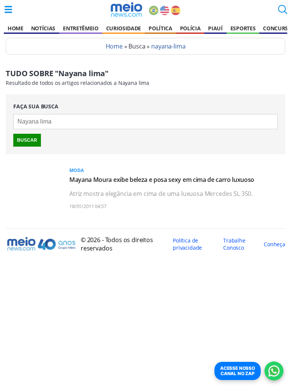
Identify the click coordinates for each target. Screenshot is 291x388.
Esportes (242, 28)
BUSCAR (27, 140)
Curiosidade (123, 28)
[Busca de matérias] (282, 12)
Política (160, 28)
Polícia (190, 28)
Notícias (43, 28)
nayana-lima (168, 46)
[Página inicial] (126, 9)
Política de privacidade (187, 244)
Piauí (215, 28)
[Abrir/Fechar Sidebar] (8, 9)
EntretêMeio (80, 28)
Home (15, 28)
